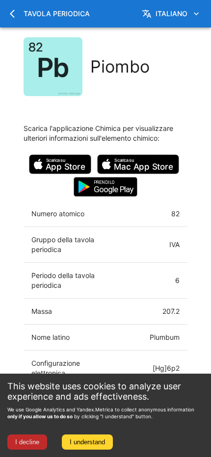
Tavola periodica (57, 13)
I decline (27, 442)
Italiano (171, 13)
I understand (87, 442)
